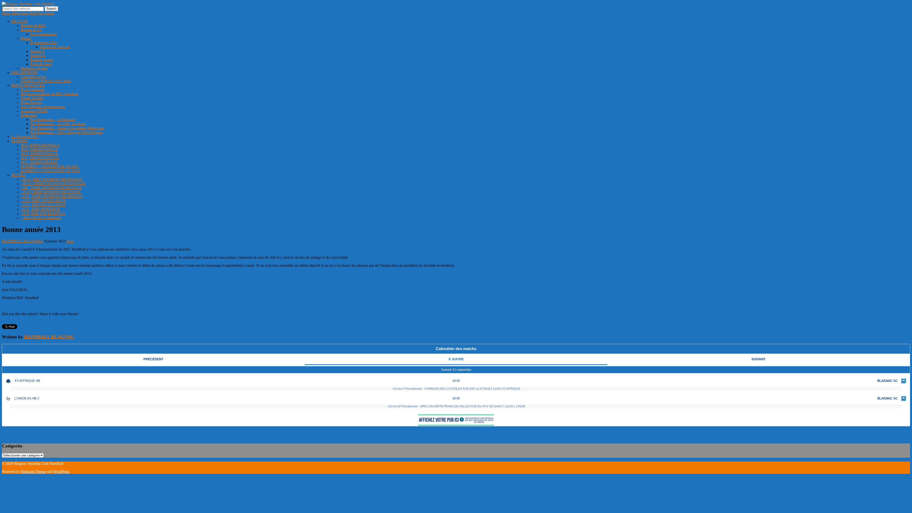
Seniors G (37, 55)
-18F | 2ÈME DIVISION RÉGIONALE (51, 188)
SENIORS (19, 141)
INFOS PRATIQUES (27, 85)
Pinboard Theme (33, 472)
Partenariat (29, 115)
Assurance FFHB (34, 111)
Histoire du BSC (33, 26)
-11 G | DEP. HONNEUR (40, 209)
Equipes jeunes (41, 60)
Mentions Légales (34, 68)
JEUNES (18, 175)
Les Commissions (43, 34)
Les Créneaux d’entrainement (43, 107)
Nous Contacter (32, 90)
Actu (70, 241)
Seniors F (37, 51)
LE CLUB (19, 21)
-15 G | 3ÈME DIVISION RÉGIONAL (51, 192)
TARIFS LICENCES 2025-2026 (46, 81)
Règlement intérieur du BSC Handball (49, 94)
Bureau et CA (31, 30)
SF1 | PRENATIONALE (40, 158)
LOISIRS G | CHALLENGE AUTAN (50, 171)
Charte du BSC (32, 98)
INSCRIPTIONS (24, 73)
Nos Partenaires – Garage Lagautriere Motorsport (67, 128)
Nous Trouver (31, 102)
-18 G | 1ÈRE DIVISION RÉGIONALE (52, 179)
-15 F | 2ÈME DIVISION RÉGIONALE (52, 197)
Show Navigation (15, 13)
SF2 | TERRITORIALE (39, 162)
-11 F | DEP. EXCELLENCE (43, 214)
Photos (26, 38)
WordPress (61, 472)
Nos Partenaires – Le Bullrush (53, 120)
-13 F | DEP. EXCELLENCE (43, 205)
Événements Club (43, 43)
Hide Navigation (41, 13)
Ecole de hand (41, 64)
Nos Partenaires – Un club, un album (58, 124)
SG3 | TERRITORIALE (39, 154)
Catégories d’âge (33, 77)
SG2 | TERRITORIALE (39, 149)
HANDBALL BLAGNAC (22, 241)
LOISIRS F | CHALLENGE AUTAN (50, 167)
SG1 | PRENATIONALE (40, 145)
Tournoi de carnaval (55, 47)
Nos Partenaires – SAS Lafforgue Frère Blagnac (66, 132)
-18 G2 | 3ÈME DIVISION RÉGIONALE (53, 184)
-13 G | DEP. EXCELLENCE (43, 201)
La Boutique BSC (24, 137)
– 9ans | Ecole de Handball (41, 218)
